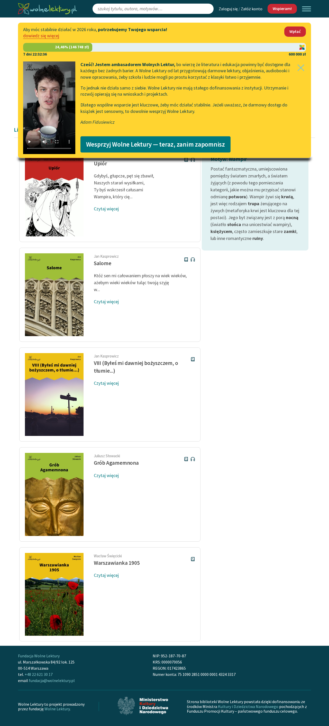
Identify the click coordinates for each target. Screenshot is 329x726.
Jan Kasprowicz (106, 256)
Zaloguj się (228, 8)
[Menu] (306, 8)
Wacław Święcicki (108, 555)
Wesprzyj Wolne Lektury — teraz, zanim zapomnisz (155, 144)
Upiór (100, 163)
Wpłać (295, 31)
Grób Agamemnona (116, 462)
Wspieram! (282, 8)
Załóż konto (251, 8)
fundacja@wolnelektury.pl (52, 680)
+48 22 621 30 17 (39, 674)
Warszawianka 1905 (117, 562)
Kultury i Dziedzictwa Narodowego (248, 706)
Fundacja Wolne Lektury (39, 655)
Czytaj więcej (106, 209)
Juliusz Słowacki (107, 455)
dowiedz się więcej (41, 36)
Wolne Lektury (57, 708)
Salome (102, 263)
